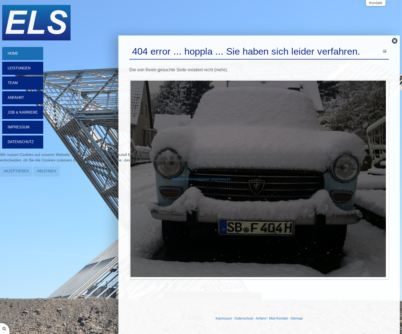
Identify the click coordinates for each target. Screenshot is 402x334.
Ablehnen (46, 171)
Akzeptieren (16, 171)
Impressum (221, 179)
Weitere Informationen (190, 179)
